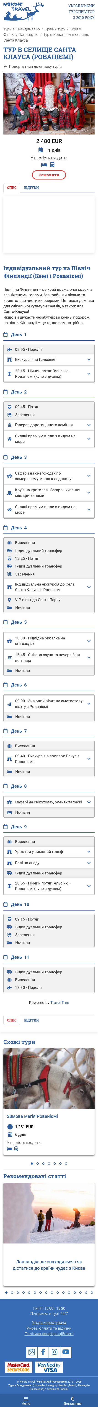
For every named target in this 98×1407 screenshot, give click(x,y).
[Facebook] (43, 1352)
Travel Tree (59, 1002)
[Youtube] (65, 1352)
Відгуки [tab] (31, 187)
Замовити (49, 174)
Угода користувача (49, 1322)
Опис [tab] (11, 187)
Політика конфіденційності (49, 1333)
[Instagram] (54, 1352)
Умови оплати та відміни (49, 1328)
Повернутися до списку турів (35, 66)
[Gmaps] (31, 1352)
